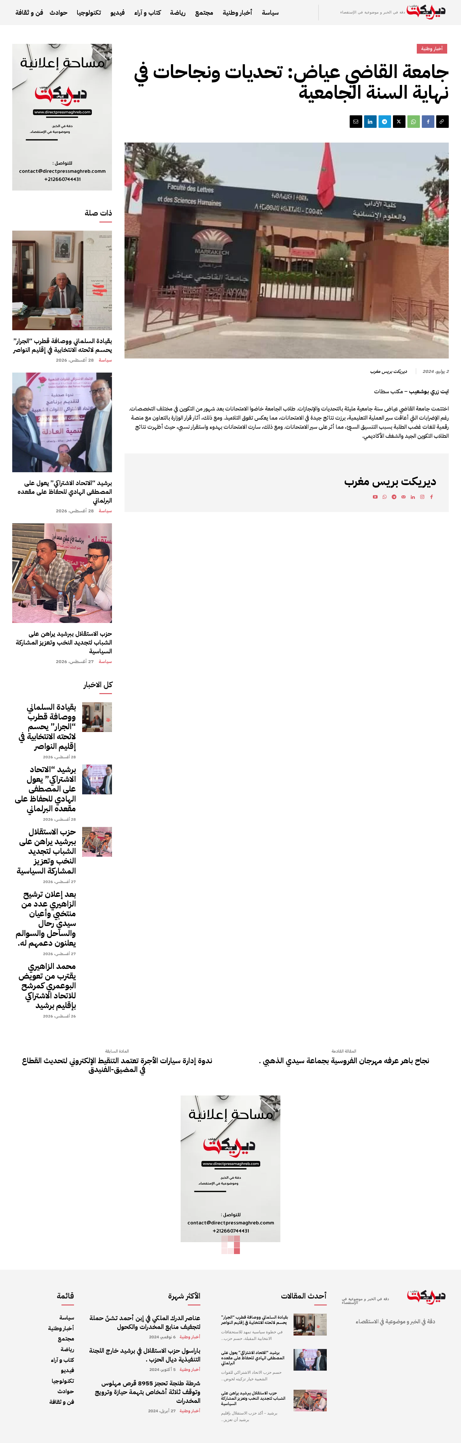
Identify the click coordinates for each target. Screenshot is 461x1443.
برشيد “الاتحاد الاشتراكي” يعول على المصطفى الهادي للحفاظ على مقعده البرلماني (65, 491)
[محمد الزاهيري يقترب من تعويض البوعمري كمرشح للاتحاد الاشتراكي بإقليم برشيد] (97, 976)
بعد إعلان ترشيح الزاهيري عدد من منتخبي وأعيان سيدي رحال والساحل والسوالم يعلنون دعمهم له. (46, 918)
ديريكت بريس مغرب (388, 371)
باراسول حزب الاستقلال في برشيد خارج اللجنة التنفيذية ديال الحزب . (144, 1355)
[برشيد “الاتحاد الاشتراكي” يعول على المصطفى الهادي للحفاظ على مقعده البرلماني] (62, 422)
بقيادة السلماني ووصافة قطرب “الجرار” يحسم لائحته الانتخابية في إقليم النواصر (62, 345)
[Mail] (403, 498)
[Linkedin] (370, 121)
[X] (399, 121)
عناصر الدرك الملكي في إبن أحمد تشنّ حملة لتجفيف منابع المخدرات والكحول (144, 1322)
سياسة (105, 360)
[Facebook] (428, 121)
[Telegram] (385, 121)
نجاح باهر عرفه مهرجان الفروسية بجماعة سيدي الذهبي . (344, 1060)
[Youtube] (375, 498)
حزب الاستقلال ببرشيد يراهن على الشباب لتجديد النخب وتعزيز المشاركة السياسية (64, 642)
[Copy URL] (442, 121)
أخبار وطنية (432, 48)
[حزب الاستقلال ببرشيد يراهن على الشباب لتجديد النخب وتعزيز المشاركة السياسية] (62, 573)
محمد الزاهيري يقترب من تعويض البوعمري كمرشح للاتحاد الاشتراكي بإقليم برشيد (47, 986)
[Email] (356, 121)
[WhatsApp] (413, 121)
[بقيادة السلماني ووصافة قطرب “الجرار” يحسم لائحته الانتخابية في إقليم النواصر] (62, 280)
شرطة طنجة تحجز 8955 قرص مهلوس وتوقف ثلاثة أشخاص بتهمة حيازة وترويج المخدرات (147, 1391)
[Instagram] (422, 498)
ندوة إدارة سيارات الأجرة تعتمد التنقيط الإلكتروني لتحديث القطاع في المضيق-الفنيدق (117, 1065)
